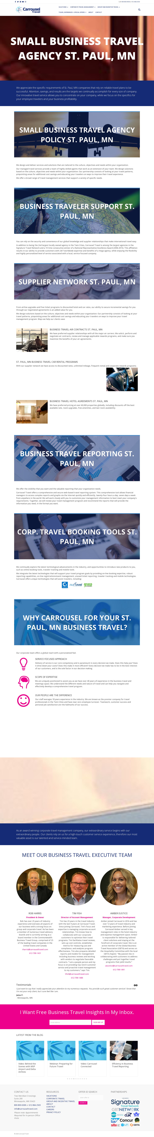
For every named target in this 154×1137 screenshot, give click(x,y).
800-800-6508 (126, 2)
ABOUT (90, 12)
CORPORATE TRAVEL (55, 1098)
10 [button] (86, 1078)
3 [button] (71, 1078)
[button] (135, 985)
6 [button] (78, 1078)
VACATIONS (63, 7)
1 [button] (67, 1078)
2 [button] (69, 1078)
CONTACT (98, 12)
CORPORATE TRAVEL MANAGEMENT (82, 7)
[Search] (138, 9)
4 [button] (73, 1078)
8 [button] (82, 1078)
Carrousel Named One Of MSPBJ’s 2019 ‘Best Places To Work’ (114, 1066)
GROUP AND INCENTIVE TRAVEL (108, 7)
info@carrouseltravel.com (25, 1109)
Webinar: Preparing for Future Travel (20, 1065)
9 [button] (84, 1078)
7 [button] (80, 1078)
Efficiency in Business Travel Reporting (82, 1065)
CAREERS (50, 1109)
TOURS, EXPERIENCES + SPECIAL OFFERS (72, 12)
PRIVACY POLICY (53, 1112)
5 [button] (75, 1078)
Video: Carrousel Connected (48, 1065)
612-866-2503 (136, 2)
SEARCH (83, 1103)
